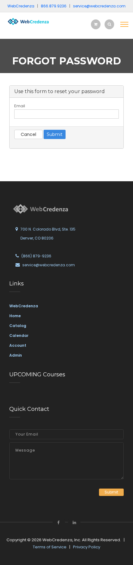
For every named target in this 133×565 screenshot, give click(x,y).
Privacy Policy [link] (86, 547)
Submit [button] (111, 492)
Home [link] (15, 315)
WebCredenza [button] (20, 6)
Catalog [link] (17, 325)
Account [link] (17, 345)
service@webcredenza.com (48, 265)
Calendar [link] (18, 335)
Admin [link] (15, 355)
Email (19, 106)
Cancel (28, 134)
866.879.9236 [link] (53, 6)
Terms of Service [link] (49, 547)
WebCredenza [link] (23, 306)
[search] (109, 24)
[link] (28, 21)
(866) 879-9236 (36, 256)
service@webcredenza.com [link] (99, 6)
